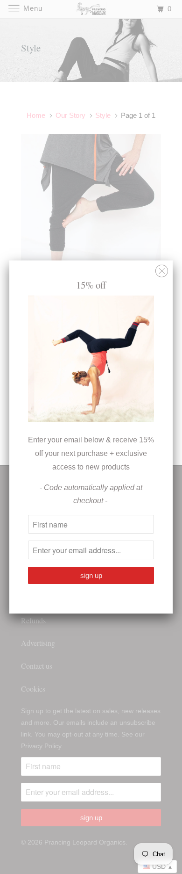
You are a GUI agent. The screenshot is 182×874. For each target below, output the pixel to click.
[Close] (161, 268)
